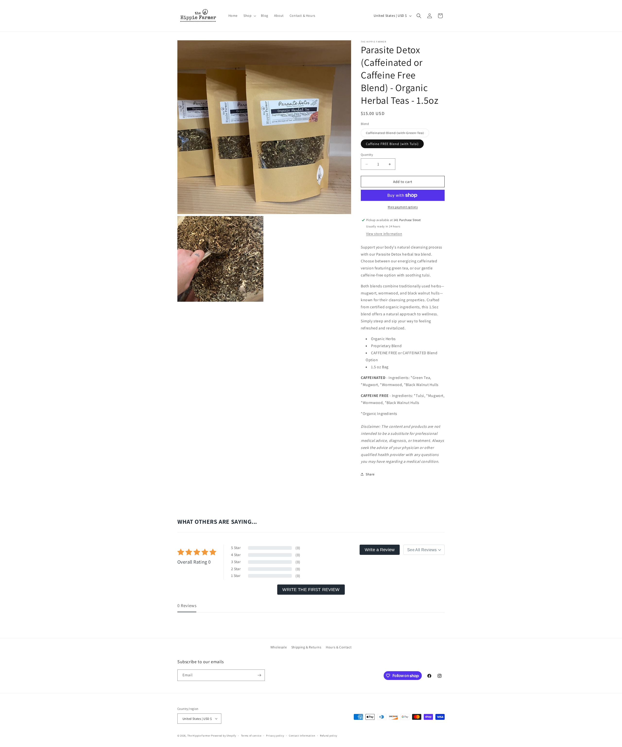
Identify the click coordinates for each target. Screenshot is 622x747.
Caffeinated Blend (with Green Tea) (397, 133)
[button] (249, 15)
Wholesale (278, 647)
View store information (384, 234)
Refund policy (328, 735)
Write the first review (310, 589)
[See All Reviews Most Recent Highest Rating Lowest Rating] (424, 550)
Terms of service (251, 735)
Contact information (302, 735)
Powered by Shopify (223, 735)
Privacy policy (275, 735)
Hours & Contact (339, 647)
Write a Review (380, 549)
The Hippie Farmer (199, 735)
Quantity (367, 155)
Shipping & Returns (306, 647)
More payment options (403, 207)
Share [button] (370, 474)
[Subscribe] (259, 675)
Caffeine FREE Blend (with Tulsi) (392, 144)
